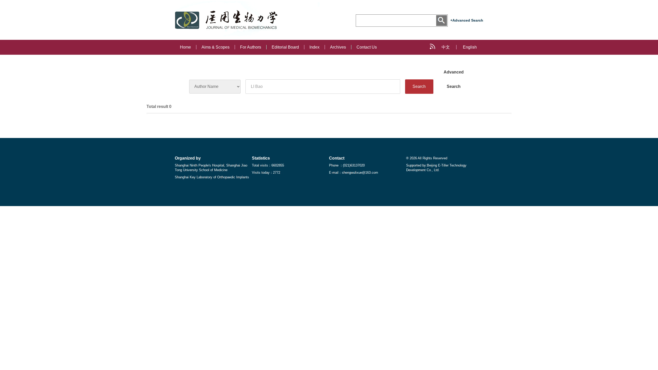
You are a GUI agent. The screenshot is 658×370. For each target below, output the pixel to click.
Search (419, 86)
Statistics (261, 158)
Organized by (188, 158)
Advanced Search (454, 74)
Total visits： (268, 165)
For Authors (250, 47)
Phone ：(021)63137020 (347, 165)
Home (185, 47)
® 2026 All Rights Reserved (426, 158)
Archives (338, 47)
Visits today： (266, 172)
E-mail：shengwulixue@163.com (353, 172)
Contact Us (367, 47)
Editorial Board (285, 47)
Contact (336, 158)
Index (314, 47)
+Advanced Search (466, 20)
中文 (446, 47)
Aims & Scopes (216, 47)
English (470, 47)
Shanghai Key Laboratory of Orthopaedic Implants (212, 177)
